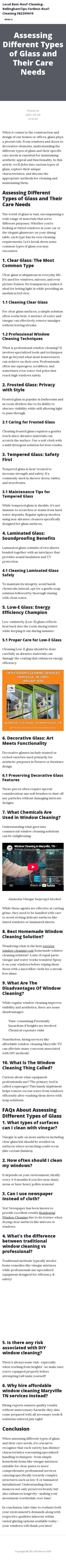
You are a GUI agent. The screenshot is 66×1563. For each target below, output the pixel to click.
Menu (8, 19)
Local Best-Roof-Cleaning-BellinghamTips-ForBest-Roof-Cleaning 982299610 (26, 8)
